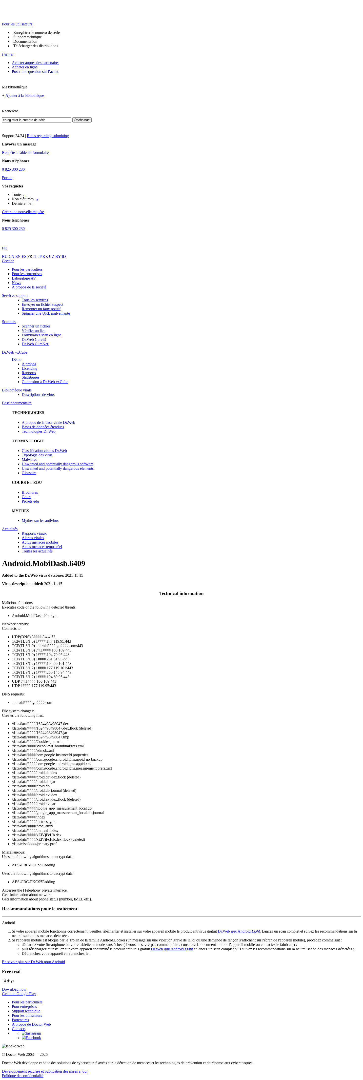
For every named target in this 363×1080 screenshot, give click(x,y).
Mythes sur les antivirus (40, 520)
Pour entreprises (24, 1006)
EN (18, 256)
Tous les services (35, 300)
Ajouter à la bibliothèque (24, 95)
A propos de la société (29, 287)
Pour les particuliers (27, 269)
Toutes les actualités (37, 551)
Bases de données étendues (43, 427)
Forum (7, 178)
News (16, 283)
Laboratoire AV (24, 278)
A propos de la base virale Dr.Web (48, 422)
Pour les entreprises (27, 274)
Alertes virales (33, 538)
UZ (52, 256)
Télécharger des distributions (35, 46)
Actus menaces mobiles (40, 542)
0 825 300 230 (13, 169)
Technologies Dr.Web (39, 431)
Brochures (30, 492)
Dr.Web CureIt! (34, 339)
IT (35, 256)
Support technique (27, 37)
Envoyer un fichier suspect (42, 304)
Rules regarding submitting (48, 136)
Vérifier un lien (33, 330)
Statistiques (30, 377)
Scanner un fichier (36, 326)
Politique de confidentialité (22, 1076)
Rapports (29, 373)
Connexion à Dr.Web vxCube (45, 382)
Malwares (29, 459)
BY (58, 256)
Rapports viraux (34, 533)
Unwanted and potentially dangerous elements (58, 468)
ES (24, 256)
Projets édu (30, 501)
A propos (29, 364)
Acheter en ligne (25, 67)
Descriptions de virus (38, 394)
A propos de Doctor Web (31, 1024)
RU (5, 256)
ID (64, 256)
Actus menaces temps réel (42, 547)
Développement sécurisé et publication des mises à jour (45, 1071)
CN (12, 256)
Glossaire (29, 473)
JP (40, 256)
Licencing (29, 368)
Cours (26, 497)
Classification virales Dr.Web (44, 450)
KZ (45, 256)
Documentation (25, 41)
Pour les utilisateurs (27, 1015)
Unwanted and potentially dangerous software (57, 464)
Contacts (18, 1029)
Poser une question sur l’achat (35, 71)
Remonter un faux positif (41, 309)
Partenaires (20, 1020)
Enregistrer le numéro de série (36, 32)
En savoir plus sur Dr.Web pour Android (33, 962)
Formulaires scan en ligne (41, 335)
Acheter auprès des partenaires (35, 63)
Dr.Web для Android (239, 931)
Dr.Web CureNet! (35, 344)
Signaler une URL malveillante (46, 313)
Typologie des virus (37, 455)
